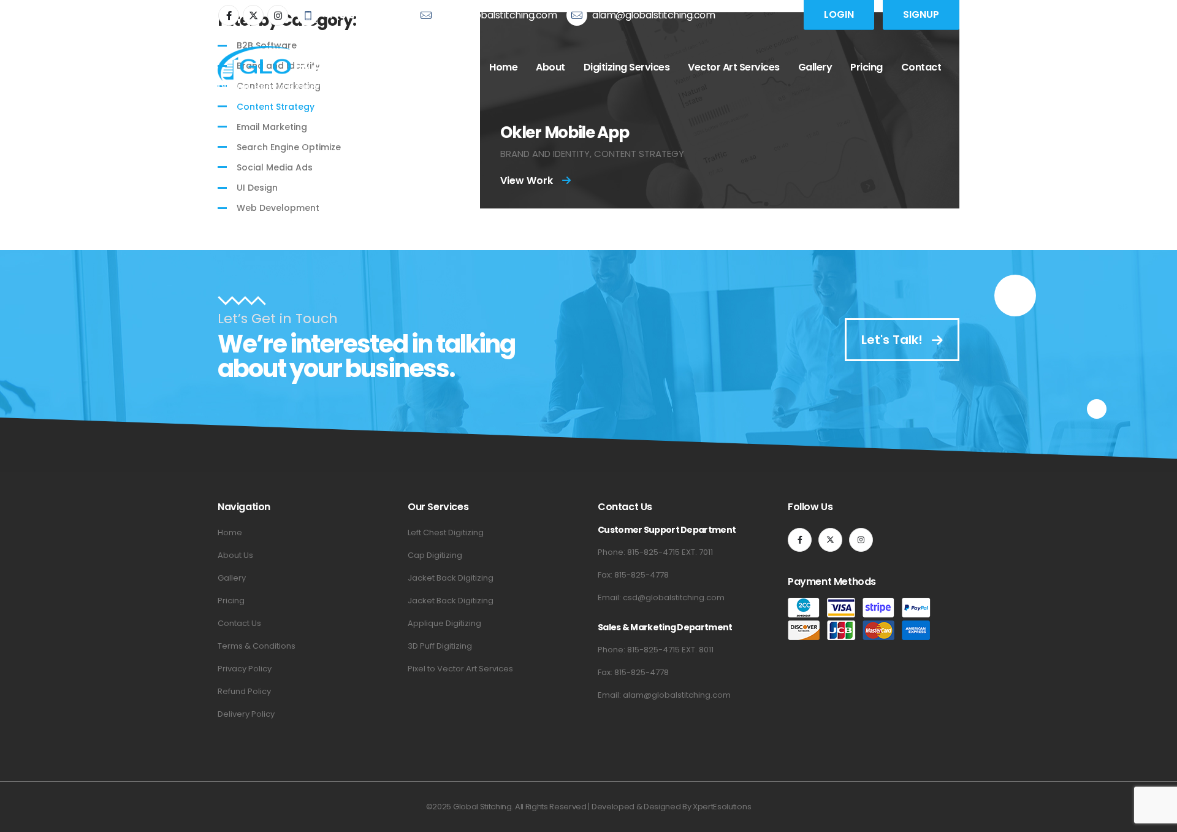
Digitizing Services (627, 67)
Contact (921, 67)
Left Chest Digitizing (446, 532)
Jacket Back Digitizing (450, 578)
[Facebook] (228, 15)
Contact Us (239, 623)
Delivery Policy (246, 714)
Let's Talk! (893, 339)
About (550, 67)
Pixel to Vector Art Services (460, 668)
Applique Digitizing (444, 623)
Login (839, 14)
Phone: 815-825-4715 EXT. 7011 (655, 552)
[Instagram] (277, 15)
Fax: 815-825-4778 (633, 575)
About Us (235, 555)
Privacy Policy (245, 668)
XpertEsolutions (722, 806)
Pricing (866, 67)
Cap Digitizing (435, 555)
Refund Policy (244, 691)
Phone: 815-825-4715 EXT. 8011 (656, 649)
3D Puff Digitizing (440, 646)
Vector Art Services (734, 67)
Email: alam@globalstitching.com (664, 695)
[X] (253, 15)
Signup (921, 14)
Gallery (815, 67)
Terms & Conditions (256, 646)
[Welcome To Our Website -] (279, 68)
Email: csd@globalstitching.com (661, 597)
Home (503, 67)
